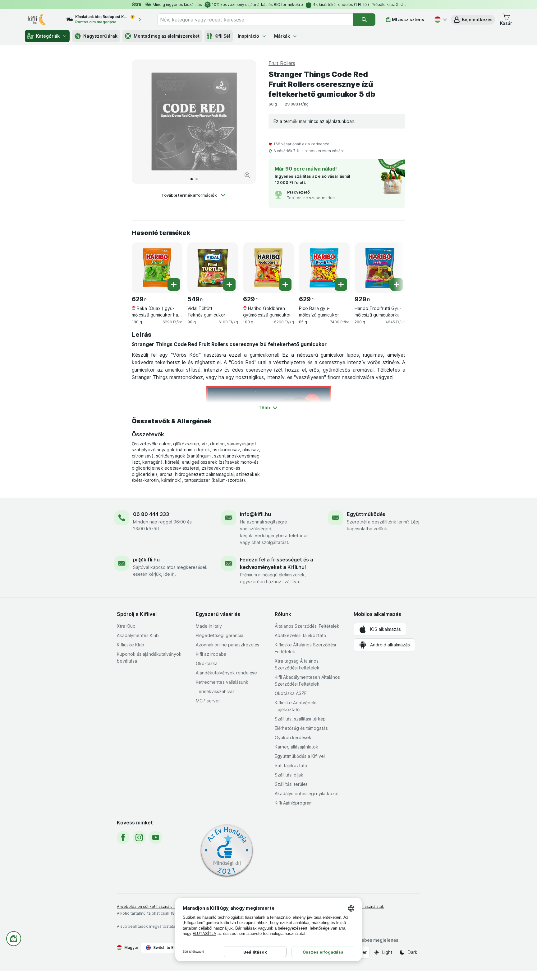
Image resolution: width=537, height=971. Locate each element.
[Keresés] (364, 19)
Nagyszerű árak (100, 36)
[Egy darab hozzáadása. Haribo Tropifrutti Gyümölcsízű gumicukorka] (396, 284)
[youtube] (155, 837)
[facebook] (123, 837)
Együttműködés (366, 514)
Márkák (282, 36)
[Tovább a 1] (191, 179)
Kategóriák (48, 36)
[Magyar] (440, 19)
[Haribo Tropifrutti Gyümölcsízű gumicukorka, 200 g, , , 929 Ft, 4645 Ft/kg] (380, 267)
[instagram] (139, 837)
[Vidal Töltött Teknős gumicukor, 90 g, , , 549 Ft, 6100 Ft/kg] (212, 267)
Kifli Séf (222, 36)
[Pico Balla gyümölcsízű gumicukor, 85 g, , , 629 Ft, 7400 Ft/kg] (324, 267)
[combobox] (255, 19)
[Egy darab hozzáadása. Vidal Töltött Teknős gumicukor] (229, 284)
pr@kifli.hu (146, 559)
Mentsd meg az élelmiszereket (167, 36)
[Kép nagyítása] (247, 175)
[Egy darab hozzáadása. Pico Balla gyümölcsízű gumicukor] (341, 284)
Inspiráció (248, 36)
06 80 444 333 (151, 514)
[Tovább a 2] (196, 179)
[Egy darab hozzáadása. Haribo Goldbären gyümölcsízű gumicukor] (285, 284)
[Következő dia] (245, 121)
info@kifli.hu (255, 514)
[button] (473, 20)
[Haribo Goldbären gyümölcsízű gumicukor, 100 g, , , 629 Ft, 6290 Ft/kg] (268, 267)
